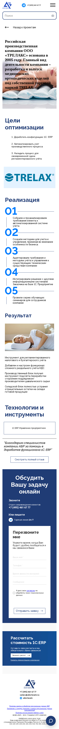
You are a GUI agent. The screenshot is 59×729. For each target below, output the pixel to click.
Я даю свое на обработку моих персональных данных (30, 593)
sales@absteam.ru (29, 695)
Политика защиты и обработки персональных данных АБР (29, 706)
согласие (31, 591)
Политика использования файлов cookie (30, 713)
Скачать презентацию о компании (25, 660)
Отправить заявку (27, 610)
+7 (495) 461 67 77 (34, 5)
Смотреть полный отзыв (29, 459)
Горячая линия (24, 520)
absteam (27, 698)
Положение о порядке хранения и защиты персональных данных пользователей (29, 709)
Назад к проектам (24, 27)
